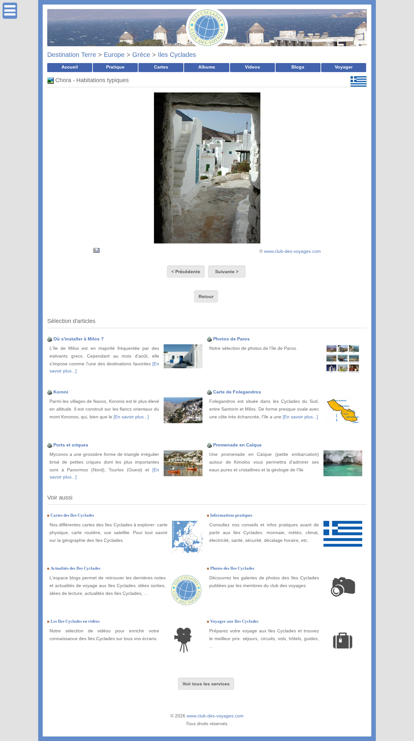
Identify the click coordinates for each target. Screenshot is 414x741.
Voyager (344, 67)
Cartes (161, 67)
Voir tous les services (206, 683)
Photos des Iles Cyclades (232, 568)
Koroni (60, 391)
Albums (206, 67)
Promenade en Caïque (237, 444)
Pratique (115, 67)
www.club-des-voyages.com (292, 251)
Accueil (69, 67)
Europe (114, 54)
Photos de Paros (231, 338)
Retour (206, 296)
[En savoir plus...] (131, 416)
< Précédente (185, 271)
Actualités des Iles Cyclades (75, 568)
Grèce (141, 54)
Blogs (297, 67)
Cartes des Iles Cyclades (72, 515)
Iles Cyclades (177, 54)
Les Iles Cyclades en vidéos (75, 621)
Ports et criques (70, 444)
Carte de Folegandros (237, 391)
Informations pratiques (231, 515)
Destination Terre (71, 54)
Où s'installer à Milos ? (78, 338)
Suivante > (226, 271)
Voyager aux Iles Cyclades (234, 621)
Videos (252, 67)
